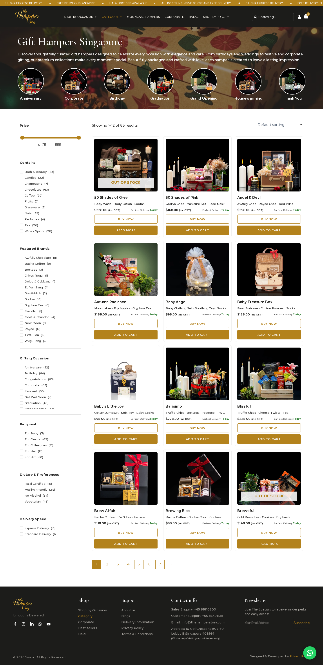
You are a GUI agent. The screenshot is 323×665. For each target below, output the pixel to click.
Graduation (160, 98)
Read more (126, 230)
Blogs (125, 616)
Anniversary (31, 98)
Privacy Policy (132, 628)
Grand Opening (204, 98)
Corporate (174, 16)
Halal (194, 16)
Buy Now (127, 219)
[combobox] (273, 17)
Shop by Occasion (78, 16)
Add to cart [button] (197, 230)
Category (110, 16)
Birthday (117, 98)
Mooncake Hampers (143, 16)
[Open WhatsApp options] (309, 653)
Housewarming (248, 98)
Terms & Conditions (137, 634)
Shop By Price (214, 16)
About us (128, 610)
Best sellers (87, 628)
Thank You (292, 98)
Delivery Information (137, 622)
